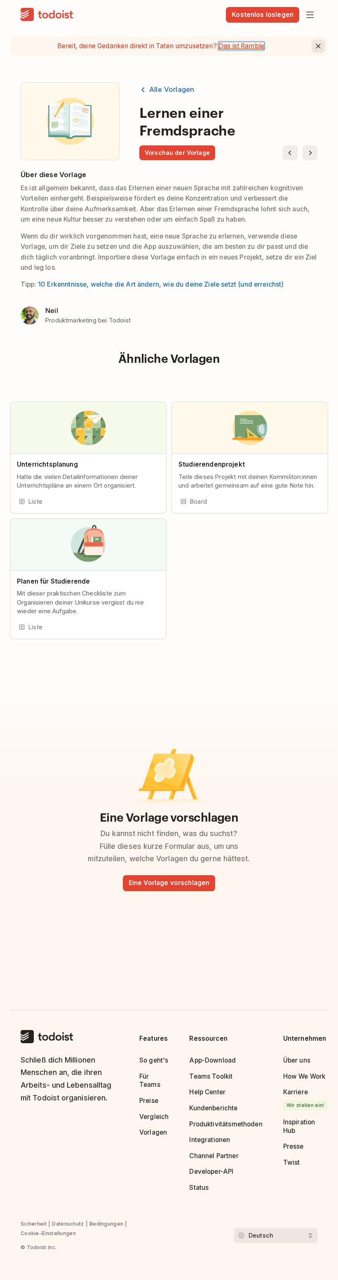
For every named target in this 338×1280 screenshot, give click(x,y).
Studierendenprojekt (211, 464)
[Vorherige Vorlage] (290, 152)
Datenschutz (68, 1224)
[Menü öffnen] (310, 14)
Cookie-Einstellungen (48, 1233)
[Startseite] (47, 15)
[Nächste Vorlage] (310, 152)
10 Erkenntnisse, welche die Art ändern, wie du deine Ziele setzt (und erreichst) (161, 284)
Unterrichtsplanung (47, 464)
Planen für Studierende (53, 581)
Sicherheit (34, 1224)
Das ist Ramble (241, 46)
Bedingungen (106, 1224)
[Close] (318, 46)
